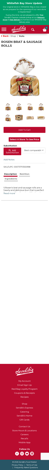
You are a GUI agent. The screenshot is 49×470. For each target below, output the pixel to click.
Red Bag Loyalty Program (25, 389)
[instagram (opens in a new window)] (22, 454)
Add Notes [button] (9, 159)
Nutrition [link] (24, 174)
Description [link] (10, 174)
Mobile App (24, 442)
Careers (25, 434)
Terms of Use (31, 465)
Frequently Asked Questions (26, 467)
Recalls (24, 438)
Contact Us (24, 426)
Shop (13, 36)
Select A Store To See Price (24, 139)
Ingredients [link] (11, 179)
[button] (8, 106)
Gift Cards (24, 420)
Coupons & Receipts (24, 393)
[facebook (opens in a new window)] (17, 454)
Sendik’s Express (24, 408)
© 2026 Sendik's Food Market (24, 462)
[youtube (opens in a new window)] (27, 454)
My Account (24, 381)
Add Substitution (12, 151)
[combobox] (33, 150)
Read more (9, 193)
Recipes (24, 397)
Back (5, 36)
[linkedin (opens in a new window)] (32, 454)
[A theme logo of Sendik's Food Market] (19, 29)
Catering (24, 412)
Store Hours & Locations (24, 430)
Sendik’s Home (24, 416)
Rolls (21, 36)
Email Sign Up (24, 385)
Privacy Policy (17, 465)
